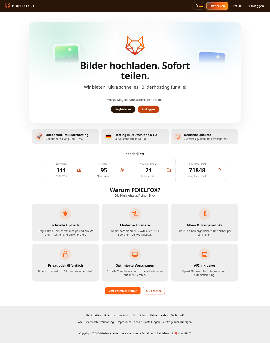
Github (143, 315)
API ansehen (154, 291)
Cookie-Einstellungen (147, 322)
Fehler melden (159, 315)
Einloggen (256, 6)
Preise (237, 6)
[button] (198, 6)
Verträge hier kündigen (177, 322)
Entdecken (217, 6)
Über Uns (110, 315)
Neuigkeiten (93, 315)
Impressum (124, 322)
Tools (174, 315)
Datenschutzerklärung (100, 322)
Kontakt (123, 315)
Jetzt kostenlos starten (122, 291)
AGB (80, 322)
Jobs (133, 315)
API (182, 315)
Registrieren (123, 109)
